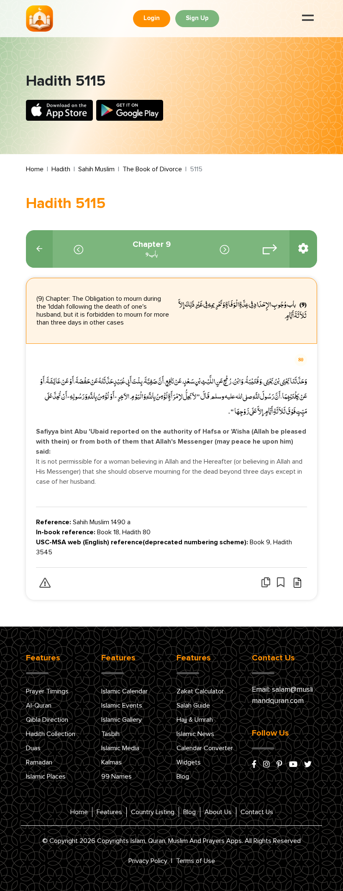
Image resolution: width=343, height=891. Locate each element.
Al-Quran (38, 705)
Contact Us (257, 812)
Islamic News (195, 734)
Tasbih (110, 734)
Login (151, 18)
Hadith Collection (50, 734)
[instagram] (266, 765)
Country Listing (152, 812)
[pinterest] (279, 765)
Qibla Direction (47, 719)
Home (35, 169)
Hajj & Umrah (195, 719)
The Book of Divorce (152, 169)
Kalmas (111, 762)
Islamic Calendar (124, 691)
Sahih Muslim (96, 169)
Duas (33, 748)
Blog (183, 776)
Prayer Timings (47, 691)
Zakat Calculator (200, 691)
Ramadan (39, 762)
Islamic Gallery (121, 719)
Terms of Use (195, 861)
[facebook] (254, 765)
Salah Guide (193, 705)
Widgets (189, 762)
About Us (218, 812)
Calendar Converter (205, 748)
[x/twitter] (308, 765)
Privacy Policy (147, 861)
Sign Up (197, 18)
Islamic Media (120, 748)
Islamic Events (121, 705)
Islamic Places (46, 776)
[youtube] (293, 765)
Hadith (60, 169)
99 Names (116, 776)
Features (109, 812)
